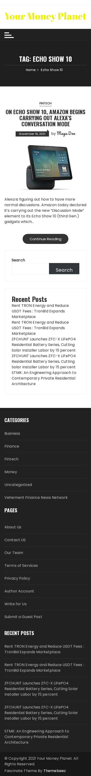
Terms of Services (21, 565)
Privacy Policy (17, 578)
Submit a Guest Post (23, 616)
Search (18, 260)
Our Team (13, 552)
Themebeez (54, 770)
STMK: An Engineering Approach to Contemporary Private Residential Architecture (44, 378)
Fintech (45, 103)
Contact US (15, 540)
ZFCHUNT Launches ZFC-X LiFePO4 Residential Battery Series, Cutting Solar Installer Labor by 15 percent (44, 344)
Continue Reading (45, 238)
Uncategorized (18, 484)
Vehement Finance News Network (36, 497)
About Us (12, 527)
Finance (11, 446)
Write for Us (15, 604)
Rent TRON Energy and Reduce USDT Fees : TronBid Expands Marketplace (40, 311)
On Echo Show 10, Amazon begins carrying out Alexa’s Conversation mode (45, 117)
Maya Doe (66, 133)
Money (10, 472)
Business (12, 433)
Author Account (19, 591)
